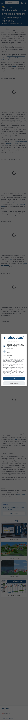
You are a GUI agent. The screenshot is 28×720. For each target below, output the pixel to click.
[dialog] (14, 360)
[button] (14, 355)
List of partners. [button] (9, 365)
